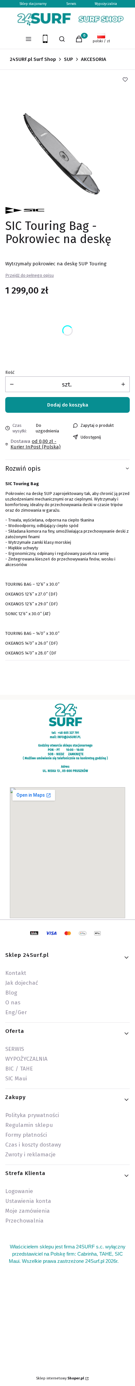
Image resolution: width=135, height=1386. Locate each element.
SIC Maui (16, 1078)
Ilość (9, 372)
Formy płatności (26, 1134)
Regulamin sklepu (29, 1125)
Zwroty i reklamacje (30, 1154)
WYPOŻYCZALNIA (26, 1058)
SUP (68, 59)
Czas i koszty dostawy (33, 1144)
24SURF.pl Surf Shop (33, 59)
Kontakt (15, 973)
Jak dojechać (21, 982)
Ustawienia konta (28, 1201)
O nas (12, 1002)
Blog (11, 992)
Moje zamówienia (27, 1210)
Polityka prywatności (32, 1115)
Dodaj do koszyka (67, 405)
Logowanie (19, 1191)
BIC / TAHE (19, 1068)
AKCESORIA (93, 59)
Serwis (71, 4)
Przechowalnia (24, 1220)
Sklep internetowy (60, 1378)
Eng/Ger (16, 1012)
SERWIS (14, 1049)
